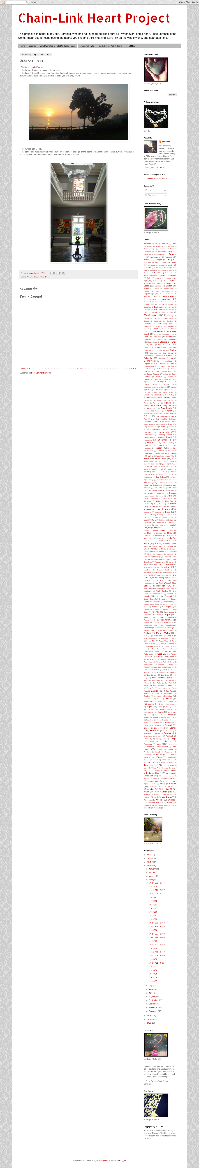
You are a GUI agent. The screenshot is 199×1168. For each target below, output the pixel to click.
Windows (166, 797)
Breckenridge (168, 288)
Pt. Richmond (163, 638)
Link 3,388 (152, 919)
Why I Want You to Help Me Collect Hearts (57, 46)
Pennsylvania (165, 620)
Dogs (163, 384)
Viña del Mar (151, 784)
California (150, 315)
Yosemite (147, 808)
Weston (156, 794)
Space (159, 720)
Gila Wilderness (162, 416)
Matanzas (172, 530)
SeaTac (159, 699)
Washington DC (165, 789)
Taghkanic (170, 736)
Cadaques (170, 310)
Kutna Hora (148, 485)
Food (158, 405)
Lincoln (149, 501)
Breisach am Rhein (152, 291)
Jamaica (171, 469)
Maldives (162, 520)
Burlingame (158, 307)
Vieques (173, 781)
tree (153, 757)
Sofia (149, 715)
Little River (169, 501)
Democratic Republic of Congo (165, 379)
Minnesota (162, 551)
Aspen (164, 262)
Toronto (158, 752)
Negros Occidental (164, 570)
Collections (148, 355)
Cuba (148, 371)
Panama (147, 615)
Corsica (171, 364)
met (172, 541)
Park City (163, 617)
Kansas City (172, 474)
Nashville (147, 567)
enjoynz (104, 1160)
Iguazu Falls (169, 456)
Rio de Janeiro (149, 659)
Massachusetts (159, 530)
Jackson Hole (157, 469)
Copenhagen (168, 361)
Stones (173, 728)
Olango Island (149, 604)
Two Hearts (149, 765)
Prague (170, 636)
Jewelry (147, 471)
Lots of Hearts (163, 509)
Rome (172, 662)
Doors (163, 387)
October (152, 1004)
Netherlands (148, 572)
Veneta (146, 778)
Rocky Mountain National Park (155, 662)
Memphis (170, 536)
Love (167, 512)
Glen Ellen (164, 419)
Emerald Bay (169, 395)
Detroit (155, 384)
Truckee (147, 760)
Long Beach (159, 504)
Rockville (171, 659)
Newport (160, 588)
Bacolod (167, 268)
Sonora (146, 717)
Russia (146, 667)
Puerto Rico (150, 641)
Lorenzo (32, 46)
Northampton (157, 594)
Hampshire (147, 432)
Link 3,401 (152, 941)
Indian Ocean (149, 461)
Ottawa (146, 609)
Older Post (132, 368)
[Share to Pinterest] (63, 273)
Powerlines (158, 636)
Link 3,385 (152, 908)
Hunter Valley (148, 453)
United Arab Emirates (159, 768)
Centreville (157, 334)
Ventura (164, 778)
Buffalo (161, 304)
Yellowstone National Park (164, 805)
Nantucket (157, 564)
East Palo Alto (171, 390)
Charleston (148, 339)
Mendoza (160, 538)
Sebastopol (148, 701)
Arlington (158, 260)
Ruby (171, 664)
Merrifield (164, 541)
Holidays (151, 442)
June (151, 989)
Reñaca (149, 657)
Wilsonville (155, 797)
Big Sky (149, 281)
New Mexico (151, 580)
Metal (146, 543)
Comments (152, 195)
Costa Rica (170, 366)
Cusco (174, 371)
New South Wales (162, 583)
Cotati (146, 369)
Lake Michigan (159, 488)
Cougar (153, 369)
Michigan (170, 546)
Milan (146, 549)
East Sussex (152, 392)
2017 (149, 1019)
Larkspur (170, 490)
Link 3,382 (152, 897)
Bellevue (154, 275)
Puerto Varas (164, 641)
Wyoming (147, 805)
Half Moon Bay (168, 429)
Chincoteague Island (166, 345)
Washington (149, 789)
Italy (170, 466)
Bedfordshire (169, 273)
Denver (159, 382)
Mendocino (148, 538)
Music (146, 564)
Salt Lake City (169, 667)
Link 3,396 (152, 930)
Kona (171, 482)
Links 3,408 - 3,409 (156, 956)
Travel (159, 754)
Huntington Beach (162, 453)
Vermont (173, 778)
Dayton (170, 377)
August (152, 996)
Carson (164, 329)
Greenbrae (172, 424)
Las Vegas (148, 493)
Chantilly (169, 337)
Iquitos (163, 464)
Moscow (167, 557)
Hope (171, 445)
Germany (169, 413)
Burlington (170, 307)
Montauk (170, 554)
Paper (168, 614)
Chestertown (171, 339)
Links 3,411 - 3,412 (156, 963)
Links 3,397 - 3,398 (156, 934)
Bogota (159, 283)
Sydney (158, 736)
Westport (166, 794)
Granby (173, 419)
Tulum (163, 760)
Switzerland (148, 736)
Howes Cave (171, 448)
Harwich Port (148, 437)
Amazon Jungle (149, 249)
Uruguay (157, 770)
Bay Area (147, 273)
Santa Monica (163, 688)
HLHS (174, 440)
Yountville (157, 808)
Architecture (155, 257)
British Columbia (169, 296)
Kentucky (149, 480)
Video (157, 781)
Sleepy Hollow (166, 709)
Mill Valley (154, 549)
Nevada (159, 572)
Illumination (160, 458)
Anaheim (173, 249)
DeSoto (146, 384)
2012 (149, 855)
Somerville (158, 715)
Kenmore (173, 477)
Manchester (160, 523)
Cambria (170, 321)
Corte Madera (149, 366)
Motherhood (157, 559)
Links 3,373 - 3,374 (156, 883)
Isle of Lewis (152, 466)
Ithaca (146, 469)
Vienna (164, 781)
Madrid (146, 520)
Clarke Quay (172, 347)
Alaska (174, 244)
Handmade (163, 432)
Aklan (156, 244)
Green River (160, 424)
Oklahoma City (169, 601)
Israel (163, 466)
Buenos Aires (149, 304)
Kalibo (153, 474)
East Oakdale (158, 390)
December (153, 1011)
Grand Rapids (165, 421)
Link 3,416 (152, 977)
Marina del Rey (160, 525)
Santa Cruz (172, 685)
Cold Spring (168, 353)
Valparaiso (170, 773)
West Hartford (161, 792)
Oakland (168, 596)
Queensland (148, 646)
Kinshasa (162, 482)
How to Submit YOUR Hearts (110, 46)
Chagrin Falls (169, 334)
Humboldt (160, 451)
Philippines (148, 628)
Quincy (158, 646)
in (173, 458)
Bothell (146, 288)
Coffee (173, 350)
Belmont (163, 275)
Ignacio (159, 456)
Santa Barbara (158, 685)
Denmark (149, 382)
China (152, 345)
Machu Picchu (167, 517)
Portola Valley (163, 633)
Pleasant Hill (149, 630)
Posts (150, 190)
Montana (159, 554)
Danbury (159, 377)
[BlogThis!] (54, 273)
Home (22, 46)
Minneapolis (150, 551)
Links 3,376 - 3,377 (156, 890)
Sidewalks (149, 704)
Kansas (161, 474)
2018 (149, 1023)
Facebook (169, 397)
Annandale (160, 254)
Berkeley (173, 275)
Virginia (172, 783)
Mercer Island (153, 541)
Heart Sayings (161, 440)
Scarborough (169, 693)
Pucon (174, 638)
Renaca (173, 654)
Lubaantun (170, 515)
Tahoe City (148, 739)
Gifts (146, 416)
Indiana (160, 461)
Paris (153, 617)
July (151, 993)
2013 (149, 858)
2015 (149, 866)
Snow (160, 712)
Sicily (171, 701)
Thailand (171, 744)
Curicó (166, 371)
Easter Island (168, 392)
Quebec (161, 643)
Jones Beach (162, 472)
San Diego (165, 675)
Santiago (155, 691)
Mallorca (149, 523)
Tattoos (168, 741)
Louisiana (147, 512)
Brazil (157, 288)
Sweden (167, 733)
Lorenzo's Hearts (86, 46)
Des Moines (169, 382)
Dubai (148, 390)
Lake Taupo (152, 490)
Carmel (155, 329)
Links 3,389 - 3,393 (156, 923)
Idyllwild (150, 456)
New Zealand (149, 588)
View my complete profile (154, 167)
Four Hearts (166, 408)
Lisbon (158, 501)
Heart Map (130, 46)
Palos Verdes (169, 612)
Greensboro (152, 427)
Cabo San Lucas (156, 310)
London (146, 504)
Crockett (173, 369)
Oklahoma (156, 601)
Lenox (161, 496)
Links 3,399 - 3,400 (156, 937)
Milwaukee (172, 549)
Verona (149, 781)
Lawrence (160, 493)
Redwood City (160, 654)
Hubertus (150, 451)
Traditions (147, 755)
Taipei (157, 739)
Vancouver (148, 776)
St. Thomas (156, 725)
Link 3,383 (152, 901)
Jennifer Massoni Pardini (156, 179)
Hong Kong (148, 445)
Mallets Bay (172, 520)
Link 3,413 (152, 966)
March (152, 876)
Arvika (146, 262)
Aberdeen (147, 244)
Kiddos (147, 482)
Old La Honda (162, 604)
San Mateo (156, 680)
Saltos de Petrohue (151, 670)
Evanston (158, 397)
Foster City (151, 408)
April (151, 880)
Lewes (146, 498)
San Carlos (151, 675)
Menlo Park (171, 538)
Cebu (150, 331)
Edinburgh (157, 395)
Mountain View (160, 562)
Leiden (152, 496)
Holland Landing (168, 443)
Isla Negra (172, 464)
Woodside (172, 800)
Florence (156, 403)
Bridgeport (169, 291)
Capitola (147, 329)
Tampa (173, 739)
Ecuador (147, 395)
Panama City (157, 615)
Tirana (170, 749)
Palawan (166, 609)
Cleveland (149, 350)
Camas (146, 321)
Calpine (146, 318)
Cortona (160, 366)
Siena (174, 704)
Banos (171, 270)
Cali (171, 312)
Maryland (158, 528)
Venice (155, 778)
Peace (171, 617)
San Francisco (159, 677)
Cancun (171, 324)
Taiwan (165, 739)
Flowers (147, 406)
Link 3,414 (152, 970)
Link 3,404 (152, 948)
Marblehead (172, 523)
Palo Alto (155, 612)
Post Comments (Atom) (41, 373)
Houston (158, 448)
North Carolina (162, 591)
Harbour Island (149, 435)
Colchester (153, 353)
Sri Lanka (155, 722)
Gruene (162, 427)
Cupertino (157, 371)
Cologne (158, 355)
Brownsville (148, 302)
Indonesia (170, 461)
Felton (146, 403)
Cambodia (158, 321)
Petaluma (147, 625)
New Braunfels (162, 575)
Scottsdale (157, 696)
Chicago (163, 342)
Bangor (163, 270)
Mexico (158, 543)
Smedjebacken (149, 712)
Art (28, 277)
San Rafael (169, 683)
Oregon (168, 607)
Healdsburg (148, 440)
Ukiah (172, 765)
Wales (170, 786)
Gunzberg (147, 429)
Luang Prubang (157, 515)
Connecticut (149, 361)
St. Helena (166, 722)
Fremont (158, 411)
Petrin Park (158, 625)
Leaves (172, 493)
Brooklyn (166, 299)
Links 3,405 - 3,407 (156, 952)
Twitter (171, 762)
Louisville (158, 512)
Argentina (168, 257)
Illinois (146, 458)
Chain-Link (148, 337)
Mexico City (169, 544)
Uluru (146, 768)
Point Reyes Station (166, 630)
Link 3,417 (152, 981)
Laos (162, 490)
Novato (147, 596)
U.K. (164, 765)
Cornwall (162, 364)
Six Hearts (148, 709)
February (153, 872)
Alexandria (159, 246)
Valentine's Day (151, 773)
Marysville (170, 528)
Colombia (168, 355)
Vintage (162, 784)
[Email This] (51, 273)
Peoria (146, 622)
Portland (147, 633)
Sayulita (157, 693)
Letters (169, 496)
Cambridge (148, 324)
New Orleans (165, 580)
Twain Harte (160, 762)
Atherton (172, 262)
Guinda (171, 427)
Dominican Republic (151, 387)
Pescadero (168, 622)
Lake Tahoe (171, 488)
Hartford (171, 435)
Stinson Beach (159, 728)
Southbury (150, 720)
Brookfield (152, 299)
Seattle (169, 699)
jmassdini (166, 142)
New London (171, 578)
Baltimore (153, 270)
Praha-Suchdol (149, 638)
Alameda (165, 244)
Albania (149, 246)
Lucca (146, 517)
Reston (158, 657)
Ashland (155, 262)
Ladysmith (158, 485)
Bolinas (169, 283)
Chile (173, 342)
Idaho (174, 453)
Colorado (148, 358)
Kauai (164, 477)
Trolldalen (170, 757)
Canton (146, 326)
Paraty (146, 617)
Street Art (154, 730)
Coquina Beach (149, 364)
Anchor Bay (150, 251)
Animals (162, 251)
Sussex (157, 733)
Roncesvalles (148, 664)
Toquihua (147, 752)
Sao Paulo (170, 691)
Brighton (147, 294)
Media (169, 533)
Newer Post (25, 368)
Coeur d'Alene (162, 350)
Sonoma (170, 715)
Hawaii (169, 437)
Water (146, 792)
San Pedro (157, 683)
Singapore (170, 707)
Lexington (155, 498)
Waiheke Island (156, 786)
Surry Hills (147, 733)
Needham (147, 570)
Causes (173, 329)
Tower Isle (169, 752)
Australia (147, 268)
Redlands (147, 654)
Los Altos (152, 507)
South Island (171, 717)
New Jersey (159, 578)
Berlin (149, 278)
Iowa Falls (154, 464)
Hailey (156, 429)
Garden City (148, 413)
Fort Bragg (172, 406)
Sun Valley (170, 731)
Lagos (167, 485)
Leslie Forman (36, 67)
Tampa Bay (154, 741)
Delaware (147, 379)
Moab (149, 554)
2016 (149, 1016)
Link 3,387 (152, 916)
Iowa (145, 464)
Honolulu (161, 445)
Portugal (147, 636)
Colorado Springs (165, 358)
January (152, 869)
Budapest (170, 302)
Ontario (155, 607)
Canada (159, 324)
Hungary (171, 451)
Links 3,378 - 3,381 (156, 894)
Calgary (163, 312)
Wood (159, 800)
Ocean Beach (149, 599)
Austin (170, 265)
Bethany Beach (170, 278)
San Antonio (158, 672)
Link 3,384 (152, 905)
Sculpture (168, 696)
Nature (36, 277)
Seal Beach (148, 699)
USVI (165, 770)
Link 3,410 (152, 959)
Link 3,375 (152, 887)
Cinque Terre (160, 347)
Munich (171, 562)
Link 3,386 (152, 912)
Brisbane (147, 296)
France (146, 411)
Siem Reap (165, 704)
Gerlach (159, 413)
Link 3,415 (152, 974)
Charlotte (159, 339)
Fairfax (146, 400)
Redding (168, 651)
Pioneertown (159, 628)
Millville (163, 549)
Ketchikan (160, 480)
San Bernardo (171, 672)
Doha (172, 384)
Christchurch (148, 347)
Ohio (148, 601)
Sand (146, 685)
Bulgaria (171, 304)
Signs (149, 706)
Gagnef (168, 411)
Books (146, 286)
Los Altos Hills (164, 507)
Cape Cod (156, 326)
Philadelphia (169, 625)
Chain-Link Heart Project (94, 18)
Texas (158, 744)
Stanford (168, 725)
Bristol (156, 296)
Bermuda (158, 278)
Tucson (155, 760)
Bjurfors (166, 281)
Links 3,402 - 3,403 (156, 945)
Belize (146, 275)
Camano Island (167, 318)
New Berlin (148, 575)
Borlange (158, 286)
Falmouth (170, 400)
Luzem (155, 517)
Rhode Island (169, 657)
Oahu (158, 596)
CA (145, 310)
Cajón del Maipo (150, 312)
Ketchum (170, 480)
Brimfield (171, 294)
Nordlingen (148, 591)
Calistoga (170, 316)
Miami (146, 546)
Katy (157, 477)
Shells (160, 701)
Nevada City (169, 572)
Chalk (158, 337)
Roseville (161, 664)
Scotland (147, 696)
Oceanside (163, 599)
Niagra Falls (170, 588)
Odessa (173, 599)
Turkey (171, 760)
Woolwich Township (155, 802)
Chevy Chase (152, 342)
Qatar (153, 643)
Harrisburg (161, 435)
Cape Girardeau (168, 326)
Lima (31, 277)
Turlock (147, 762)
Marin (149, 525)
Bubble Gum (159, 302)
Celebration (160, 331)
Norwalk (170, 594)
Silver (160, 707)
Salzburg (166, 670)
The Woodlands (163, 747)
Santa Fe (150, 688)
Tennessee (148, 744)
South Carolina (158, 717)
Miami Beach (157, 546)
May (151, 986)
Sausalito (147, 693)
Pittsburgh (170, 628)
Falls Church (157, 400)
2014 (149, 862)
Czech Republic (153, 374)
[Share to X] (57, 273)
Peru (42, 277)
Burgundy (147, 307)
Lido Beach (166, 498)
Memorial (158, 536)
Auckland (151, 265)
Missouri (173, 551)
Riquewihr (161, 659)
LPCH (146, 515)
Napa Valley (169, 564)
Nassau (157, 567)
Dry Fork (173, 387)
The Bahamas (149, 747)
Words (169, 802)
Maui (149, 533)
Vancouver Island (166, 776)
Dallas (165, 374)
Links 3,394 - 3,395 (156, 927)
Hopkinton (147, 448)
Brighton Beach (159, 294)
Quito (167, 646)
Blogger (122, 1160)
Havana (160, 437)
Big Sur (158, 281)
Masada (147, 530)
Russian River (156, 667)
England (147, 397)
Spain (166, 720)
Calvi (155, 318)
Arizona (147, 260)
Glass (153, 419)
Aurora (161, 265)
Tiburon (159, 749)
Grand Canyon (151, 421)
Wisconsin (148, 800)
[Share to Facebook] (60, 273)
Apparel (172, 254)
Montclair (147, 557)
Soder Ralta (172, 712)
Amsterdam (163, 249)
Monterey (156, 557)
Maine (153, 520)
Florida (167, 403)
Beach (157, 273)
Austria (158, 268)
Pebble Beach (149, 620)
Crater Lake (163, 369)
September (154, 1000)
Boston (169, 286)
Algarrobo (170, 246)
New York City (163, 585)
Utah (172, 770)
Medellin (159, 533)
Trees (47, 277)
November (153, 1007)
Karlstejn (149, 477)
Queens (171, 643)
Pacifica (156, 609)
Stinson (146, 728)
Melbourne (147, 536)
